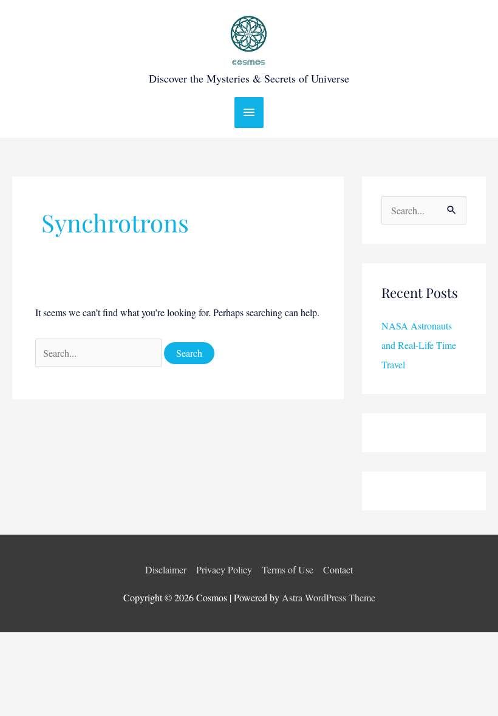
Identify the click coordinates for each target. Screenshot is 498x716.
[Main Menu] (249, 112)
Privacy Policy (224, 569)
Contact (338, 569)
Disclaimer (165, 569)
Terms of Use (287, 569)
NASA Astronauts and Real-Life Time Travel (418, 345)
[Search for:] (99, 352)
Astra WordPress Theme (328, 597)
